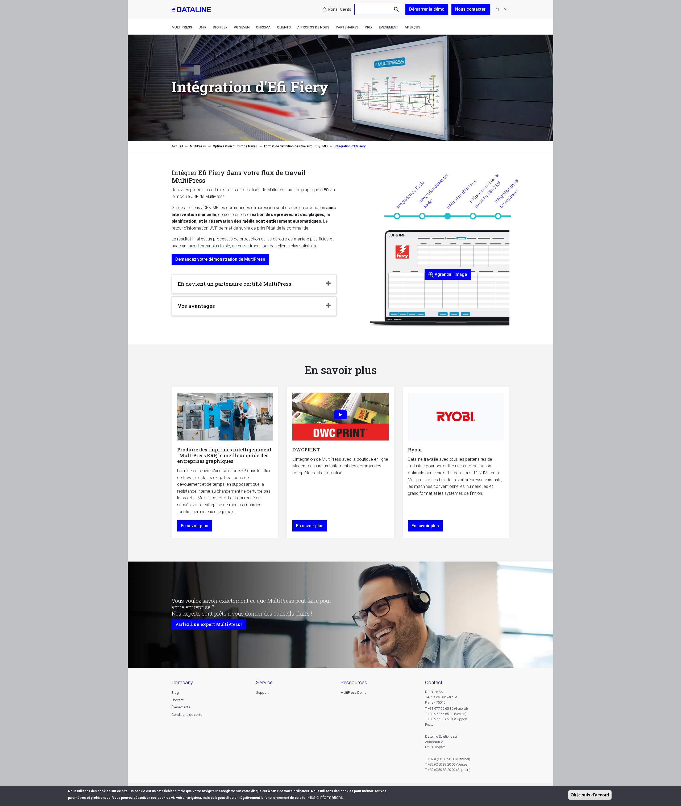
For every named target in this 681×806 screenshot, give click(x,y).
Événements (181, 707)
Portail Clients (339, 9)
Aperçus (412, 27)
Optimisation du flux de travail (235, 146)
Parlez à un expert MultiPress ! (208, 624)
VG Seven (242, 27)
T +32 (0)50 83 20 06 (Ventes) (446, 764)
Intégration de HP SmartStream (507, 193)
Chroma (263, 27)
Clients (284, 27)
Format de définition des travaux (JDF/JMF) (296, 146)
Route (429, 724)
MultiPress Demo (353, 693)
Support (262, 693)
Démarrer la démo (427, 9)
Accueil (177, 146)
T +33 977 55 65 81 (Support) (446, 719)
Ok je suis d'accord (590, 795)
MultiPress (182, 27)
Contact (178, 700)
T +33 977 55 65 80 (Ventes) (445, 714)
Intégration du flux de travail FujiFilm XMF (485, 191)
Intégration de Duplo (410, 195)
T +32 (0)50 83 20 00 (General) (447, 759)
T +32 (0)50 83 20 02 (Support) (448, 770)
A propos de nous (313, 27)
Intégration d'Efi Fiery (461, 194)
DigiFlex (220, 27)
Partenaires (347, 27)
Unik (202, 27)
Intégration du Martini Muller (433, 191)
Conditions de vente (187, 715)
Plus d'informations (325, 797)
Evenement (388, 27)
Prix (368, 27)
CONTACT (433, 682)
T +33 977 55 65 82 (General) (446, 709)
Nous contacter (471, 9)
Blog (175, 693)
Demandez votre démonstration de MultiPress (220, 259)
